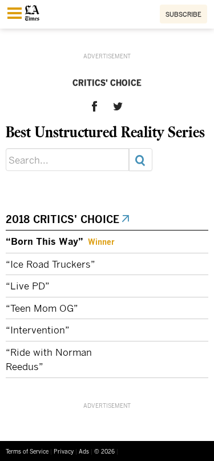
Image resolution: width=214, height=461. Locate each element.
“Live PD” (28, 285)
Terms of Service (27, 451)
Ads (84, 451)
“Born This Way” (44, 241)
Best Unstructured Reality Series (105, 131)
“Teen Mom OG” (42, 308)
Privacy (64, 451)
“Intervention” (38, 329)
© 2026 (104, 451)
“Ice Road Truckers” (50, 264)
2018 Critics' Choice (63, 219)
